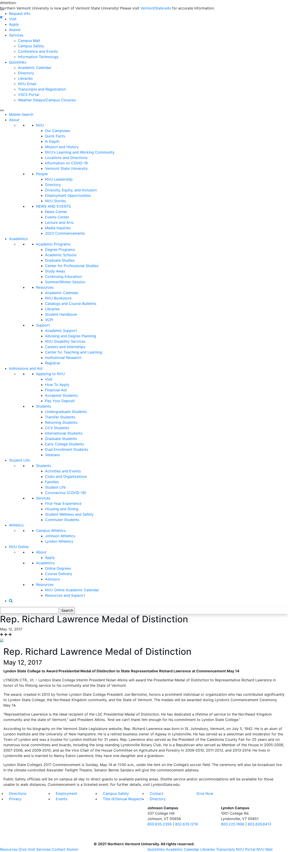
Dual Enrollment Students (66, 449)
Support (43, 325)
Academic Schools (60, 255)
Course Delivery (58, 573)
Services (16, 35)
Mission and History (62, 147)
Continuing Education (63, 276)
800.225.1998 (232, 824)
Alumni (14, 29)
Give (23, 849)
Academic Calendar (34, 67)
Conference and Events (38, 51)
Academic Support (61, 330)
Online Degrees (58, 568)
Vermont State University (66, 168)
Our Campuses (57, 130)
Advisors (52, 579)
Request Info (19, 13)
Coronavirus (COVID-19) (65, 492)
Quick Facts (55, 136)
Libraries (25, 78)
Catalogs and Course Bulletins (70, 303)
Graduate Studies (59, 260)
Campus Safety (31, 46)
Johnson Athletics (60, 536)
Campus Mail (29, 40)
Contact (156, 793)
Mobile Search (21, 114)
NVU (40, 125)
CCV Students (57, 428)
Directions (17, 793)
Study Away (55, 271)
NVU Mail (264, 849)
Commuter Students (62, 519)
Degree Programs (60, 249)
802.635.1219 (186, 824)
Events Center (57, 217)
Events (61, 799)
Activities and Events (63, 471)
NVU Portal (245, 849)
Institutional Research (63, 357)
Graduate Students (61, 438)
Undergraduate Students (66, 411)
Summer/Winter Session (65, 282)
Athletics (16, 525)
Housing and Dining (61, 509)
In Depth (52, 141)
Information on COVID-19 (66, 163)
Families (52, 482)
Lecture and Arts (59, 222)
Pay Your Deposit (60, 401)
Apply (14, 24)
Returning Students (61, 422)
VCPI (49, 319)
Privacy (15, 799)
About (14, 120)
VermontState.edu (155, 8)
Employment (66, 793)
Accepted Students (61, 395)
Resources (45, 287)
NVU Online (19, 546)
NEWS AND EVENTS (53, 206)
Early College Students (64, 444)
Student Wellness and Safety (69, 514)
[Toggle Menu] (2, 9)
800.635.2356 (159, 824)
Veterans (52, 455)
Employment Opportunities (68, 195)
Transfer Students (60, 417)
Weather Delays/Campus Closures (47, 100)
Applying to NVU (50, 374)
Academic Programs (53, 244)
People (42, 174)
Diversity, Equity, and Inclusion (71, 190)
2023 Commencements (65, 233)
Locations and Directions (66, 157)
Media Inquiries (58, 228)
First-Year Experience (63, 503)
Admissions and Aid (26, 368)
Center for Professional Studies (71, 265)
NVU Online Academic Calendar (72, 590)
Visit (12, 19)
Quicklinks (17, 62)
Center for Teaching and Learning (73, 352)
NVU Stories (55, 201)
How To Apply (57, 384)
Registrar (52, 363)
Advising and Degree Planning (70, 336)
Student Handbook (61, 314)
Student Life (19, 460)
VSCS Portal (28, 94)
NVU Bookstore (58, 298)
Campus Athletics (51, 530)
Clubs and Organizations (66, 476)
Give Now (204, 793)
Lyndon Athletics (59, 541)
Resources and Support (65, 595)
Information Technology (38, 56)
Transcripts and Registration (42, 89)
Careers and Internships (65, 346)
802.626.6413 (259, 824)
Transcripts (225, 849)
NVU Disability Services (65, 341)
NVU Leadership (59, 179)
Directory (26, 73)
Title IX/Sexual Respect (122, 799)
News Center (56, 211)
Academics (18, 238)
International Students (63, 433)
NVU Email (27, 84)
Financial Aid (56, 390)
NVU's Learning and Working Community (80, 152)
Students (43, 406)
